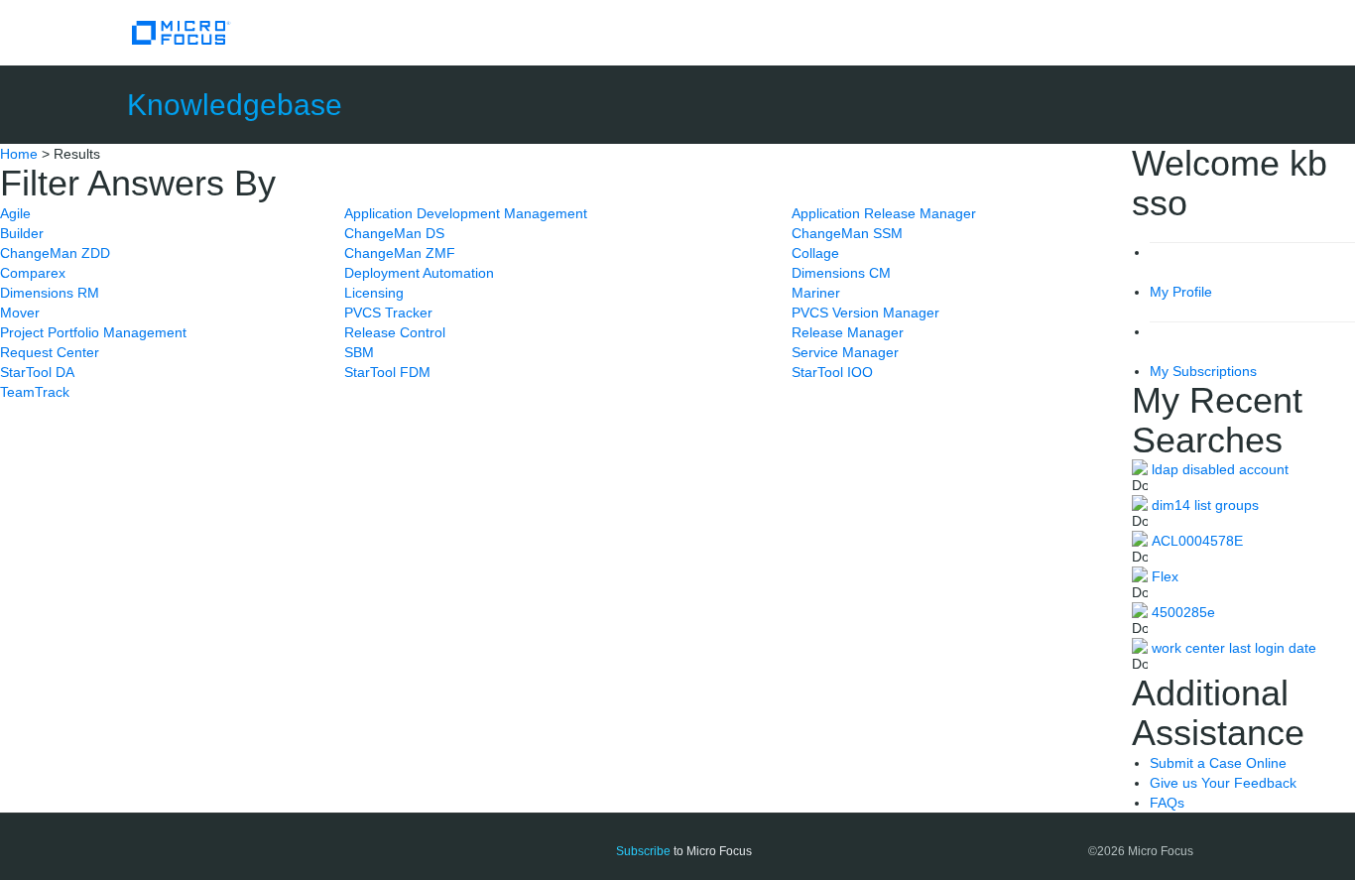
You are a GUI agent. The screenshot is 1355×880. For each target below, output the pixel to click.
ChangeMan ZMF (399, 253)
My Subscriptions (1203, 371)
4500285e (1183, 612)
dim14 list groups (1205, 505)
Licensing (374, 293)
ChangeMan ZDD (55, 253)
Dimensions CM (841, 273)
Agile (15, 213)
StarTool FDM (387, 372)
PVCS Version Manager (865, 312)
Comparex (32, 273)
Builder (22, 233)
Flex (1165, 576)
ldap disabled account (1220, 469)
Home (19, 154)
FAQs (1167, 803)
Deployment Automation (419, 273)
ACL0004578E (1197, 541)
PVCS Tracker (388, 312)
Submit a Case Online (1218, 763)
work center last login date (1234, 648)
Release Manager (848, 332)
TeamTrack (34, 392)
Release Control (394, 332)
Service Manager (845, 352)
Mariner (816, 293)
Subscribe (643, 851)
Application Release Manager (884, 213)
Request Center (49, 352)
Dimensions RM (49, 293)
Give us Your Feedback (1223, 783)
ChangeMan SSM (847, 233)
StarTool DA (37, 372)
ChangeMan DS (394, 233)
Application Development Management (465, 213)
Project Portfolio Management (93, 332)
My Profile (1181, 292)
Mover (20, 312)
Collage (815, 253)
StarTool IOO (832, 372)
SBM (359, 352)
